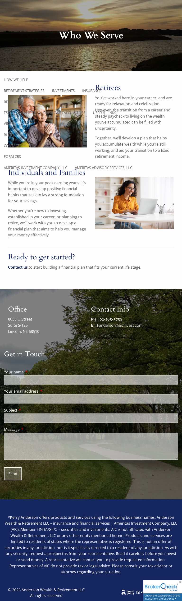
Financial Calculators (64, 112)
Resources (13, 101)
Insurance (91, 90)
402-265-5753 (109, 319)
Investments (63, 90)
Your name (33, 372)
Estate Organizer (20, 112)
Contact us (18, 267)
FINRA (42, 529)
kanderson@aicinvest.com (120, 325)
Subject (29, 410)
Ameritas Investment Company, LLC (35, 167)
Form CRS (12, 156)
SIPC (53, 529)
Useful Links (104, 112)
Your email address (40, 391)
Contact (11, 145)
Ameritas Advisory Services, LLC (103, 167)
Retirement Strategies (24, 90)
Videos (10, 123)
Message (31, 429)
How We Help (16, 79)
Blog (9, 134)
